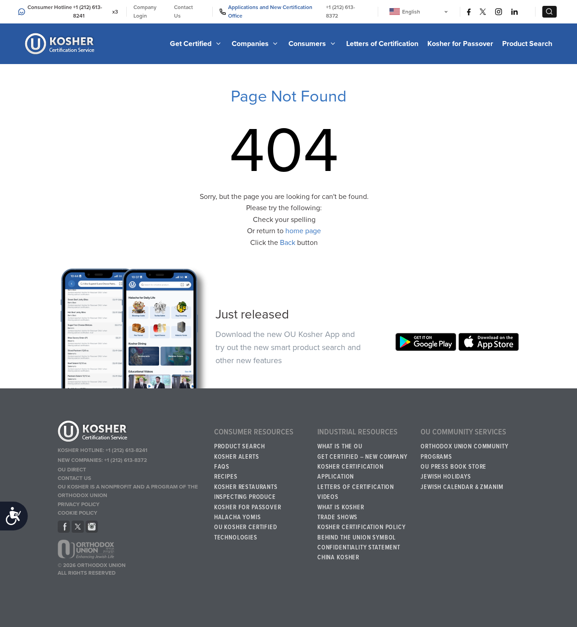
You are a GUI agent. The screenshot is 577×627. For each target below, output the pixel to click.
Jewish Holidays (446, 477)
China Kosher (338, 557)
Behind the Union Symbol (356, 538)
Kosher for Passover (460, 43)
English (411, 12)
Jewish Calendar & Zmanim (462, 487)
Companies (251, 43)
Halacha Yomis (237, 517)
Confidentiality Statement (358, 548)
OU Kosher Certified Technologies (245, 532)
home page (303, 230)
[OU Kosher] (132, 432)
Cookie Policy (77, 513)
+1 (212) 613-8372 (340, 11)
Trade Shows (337, 517)
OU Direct (72, 469)
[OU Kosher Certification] (61, 43)
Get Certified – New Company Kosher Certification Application (362, 467)
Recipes (226, 477)
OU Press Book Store (453, 467)
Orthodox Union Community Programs (464, 452)
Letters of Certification (382, 43)
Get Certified (191, 43)
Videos (328, 497)
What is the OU (339, 447)
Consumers (308, 43)
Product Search (527, 43)
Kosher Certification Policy (361, 527)
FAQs (221, 467)
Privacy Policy (79, 504)
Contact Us (183, 11)
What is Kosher (340, 507)
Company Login (144, 11)
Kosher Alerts (236, 457)
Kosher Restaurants (246, 487)
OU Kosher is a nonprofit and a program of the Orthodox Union (128, 491)
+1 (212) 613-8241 (87, 11)
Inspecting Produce (245, 497)
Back (287, 242)
